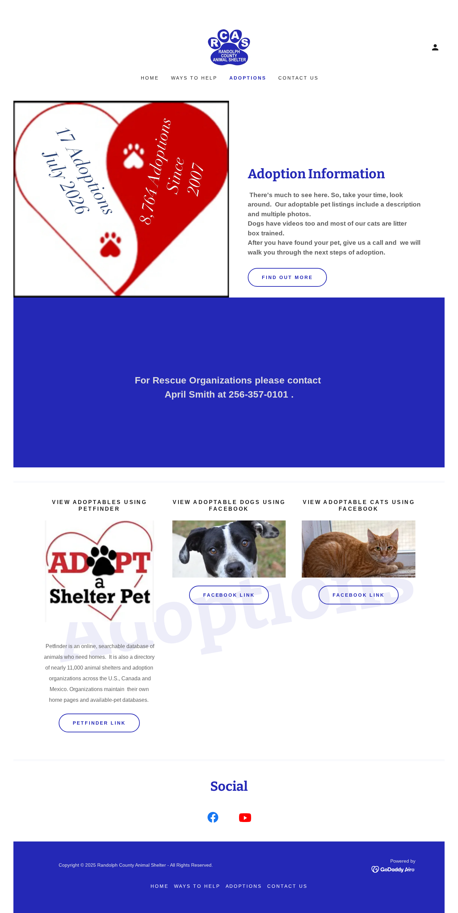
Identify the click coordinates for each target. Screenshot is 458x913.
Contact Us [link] (298, 78)
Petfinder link (99, 723)
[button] (435, 47)
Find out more (287, 277)
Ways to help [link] (194, 78)
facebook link (359, 595)
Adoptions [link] (247, 78)
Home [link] (150, 78)
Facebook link (229, 595)
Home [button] (160, 886)
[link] (228, 47)
